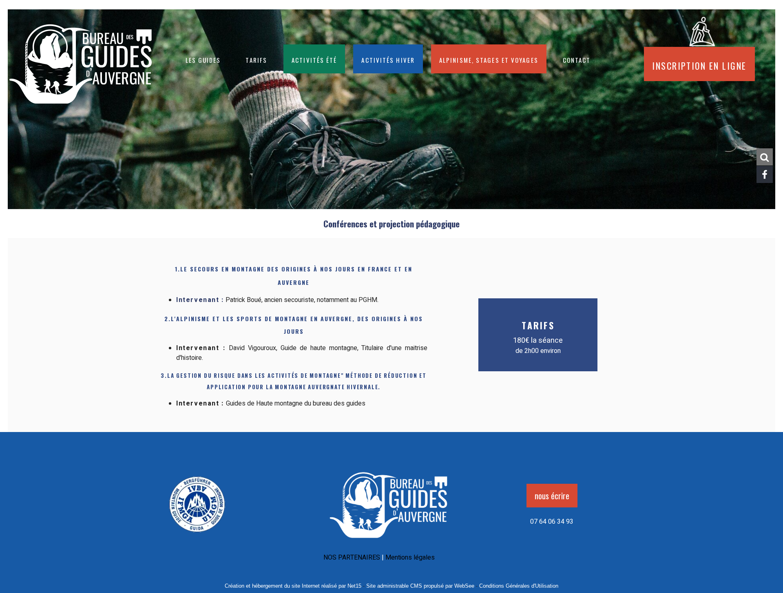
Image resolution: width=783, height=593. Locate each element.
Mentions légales (410, 557)
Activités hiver (388, 59)
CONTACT (577, 59)
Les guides (203, 59)
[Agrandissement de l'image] (197, 535)
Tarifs (257, 59)
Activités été (314, 59)
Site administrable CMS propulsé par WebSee (420, 586)
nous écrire (552, 495)
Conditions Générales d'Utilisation (518, 586)
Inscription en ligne (699, 64)
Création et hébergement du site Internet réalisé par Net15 (293, 586)
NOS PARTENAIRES (351, 557)
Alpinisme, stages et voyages (488, 59)
